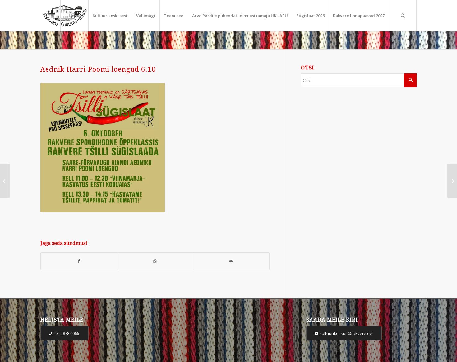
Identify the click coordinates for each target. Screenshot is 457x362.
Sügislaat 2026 (310, 15)
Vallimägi (145, 15)
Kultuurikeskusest (110, 15)
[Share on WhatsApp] (155, 261)
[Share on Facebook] (79, 261)
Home (75, 15)
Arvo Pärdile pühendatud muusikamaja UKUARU (240, 15)
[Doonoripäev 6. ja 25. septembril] (5, 181)
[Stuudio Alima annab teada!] (452, 181)
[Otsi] (403, 15)
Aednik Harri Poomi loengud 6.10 (98, 69)
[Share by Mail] (231, 261)
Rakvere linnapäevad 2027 (359, 15)
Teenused (174, 15)
